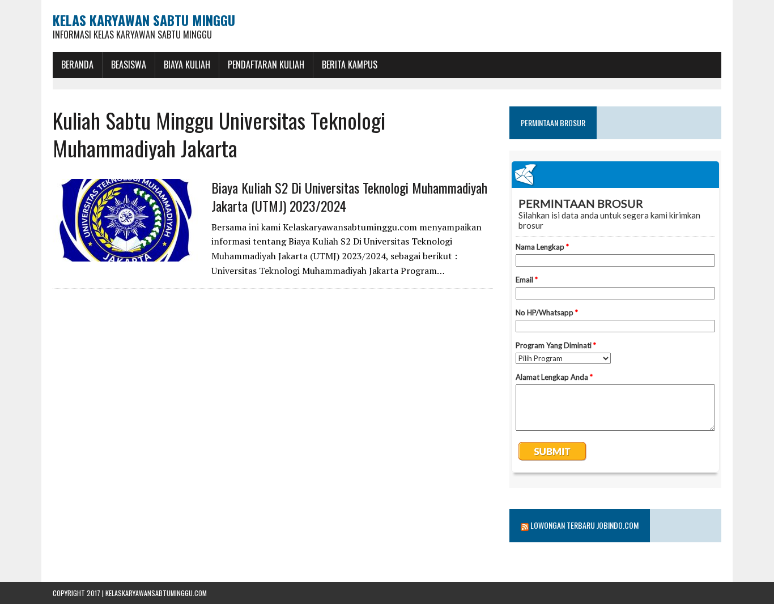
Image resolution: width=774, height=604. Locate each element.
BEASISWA (128, 64)
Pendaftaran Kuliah (266, 64)
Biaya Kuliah (187, 64)
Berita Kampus (349, 64)
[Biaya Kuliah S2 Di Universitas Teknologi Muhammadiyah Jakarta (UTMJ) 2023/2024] (126, 254)
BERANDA (77, 64)
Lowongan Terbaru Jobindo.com (584, 525)
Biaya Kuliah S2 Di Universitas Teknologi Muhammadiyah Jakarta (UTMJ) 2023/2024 (349, 196)
